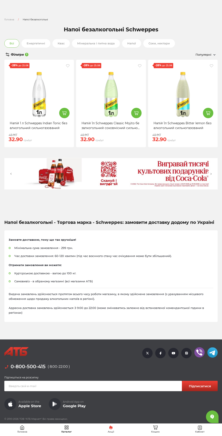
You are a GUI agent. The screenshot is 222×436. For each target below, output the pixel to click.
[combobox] (185, 54)
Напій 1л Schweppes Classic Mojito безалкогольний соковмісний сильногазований (110, 128)
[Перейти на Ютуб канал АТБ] (173, 353)
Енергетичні (36, 43)
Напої (131, 43)
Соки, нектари (159, 43)
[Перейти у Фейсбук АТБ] (160, 353)
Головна (9, 19)
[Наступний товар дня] (211, 174)
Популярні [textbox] (203, 54)
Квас (61, 43)
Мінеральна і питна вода (96, 43)
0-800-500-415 (28, 367)
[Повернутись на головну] (16, 351)
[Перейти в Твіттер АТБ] (147, 353)
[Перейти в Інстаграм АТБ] (186, 353)
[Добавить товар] (64, 113)
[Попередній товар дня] (11, 174)
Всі (12, 43)
